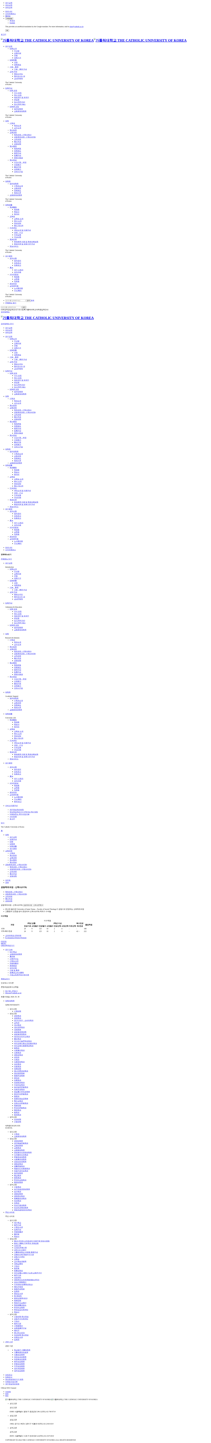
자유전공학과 (19, 1089)
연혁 (16, 55)
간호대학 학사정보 (21, 1317)
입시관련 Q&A (19, 104)
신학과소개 (18, 186)
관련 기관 (9, 1342)
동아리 (16, 214)
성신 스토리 (18, 270)
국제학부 (17, 1030)
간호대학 (17, 1122)
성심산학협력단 (20, 1282)
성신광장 (8, 509)
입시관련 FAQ (19, 102)
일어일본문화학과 (21, 1087)
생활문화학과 (19, 1166)
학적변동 (17, 149)
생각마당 (13, 284)
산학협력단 (18, 1326)
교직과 (16, 1023)
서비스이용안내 (11, 806)
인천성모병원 (19, 1366)
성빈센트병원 (19, 1368)
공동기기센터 (19, 1257)
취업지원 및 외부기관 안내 (24, 244)
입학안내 (8, 371)
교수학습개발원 (20, 1261)
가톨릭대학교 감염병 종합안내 (26, 1252)
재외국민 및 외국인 (21, 97)
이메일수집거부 (11, 1382)
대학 (7, 396)
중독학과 (17, 1178)
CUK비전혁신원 (20, 1248)
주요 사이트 (10, 1212)
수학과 (16, 1059)
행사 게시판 (18, 226)
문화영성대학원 (20, 1157)
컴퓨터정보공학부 (21, 1099)
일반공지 (17, 261)
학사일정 (13, 130)
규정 (16, 62)
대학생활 (8, 465)
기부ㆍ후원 (14, 67)
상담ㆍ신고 (18, 232)
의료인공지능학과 (21, 1171)
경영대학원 (18, 1141)
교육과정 (13, 132)
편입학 (16, 100)
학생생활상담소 (20, 1305)
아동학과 (17, 1066)
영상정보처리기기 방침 (14, 1379)
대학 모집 (13, 90)
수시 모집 (18, 93)
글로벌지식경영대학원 (23, 1152)
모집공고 (17, 263)
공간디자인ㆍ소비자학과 (23, 1020)
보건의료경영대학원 (22, 1189)
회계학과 (17, 1115)
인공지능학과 (19, 1085)
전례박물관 (14, 963)
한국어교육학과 (20, 1180)
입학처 (16, 1291)
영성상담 (17, 223)
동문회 (16, 1268)
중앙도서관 (18, 1294)
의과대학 (17, 1119)
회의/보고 (18, 802)
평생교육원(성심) (20, 1298)
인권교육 (17, 235)
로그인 (12, 819)
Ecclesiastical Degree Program (15, 938)
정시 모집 (18, 95)
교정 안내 (13, 72)
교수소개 (17, 128)
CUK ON (17, 1245)
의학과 (16, 1203)
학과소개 (17, 126)
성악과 (16, 1057)
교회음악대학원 (20, 111)
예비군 (16, 1330)
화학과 (16, 1112)
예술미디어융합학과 (22, 1168)
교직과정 (17, 139)
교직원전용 (14, 286)
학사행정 (13, 146)
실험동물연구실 (20, 1328)
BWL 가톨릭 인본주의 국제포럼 (26, 1243)
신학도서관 (14, 961)
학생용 (16, 277)
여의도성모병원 (20, 1357)
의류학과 (17, 1080)
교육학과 (17, 1148)
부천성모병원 (19, 1361)
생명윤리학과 (19, 1196)
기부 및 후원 (14, 970)
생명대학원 (18, 1194)
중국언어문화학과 (21, 1094)
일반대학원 (18, 109)
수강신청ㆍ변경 (20, 162)
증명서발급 (18, 158)
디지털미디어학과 (21, 1155)
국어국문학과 (19, 1027)
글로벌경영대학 (20, 1032)
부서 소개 (18, 221)
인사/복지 (18, 290)
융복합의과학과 (20, 1198)
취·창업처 (18, 1296)
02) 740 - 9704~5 (11, 991)
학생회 (16, 209)
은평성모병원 (19, 1364)
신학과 (12, 123)
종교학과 (17, 1175)
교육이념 (17, 53)
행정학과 (17, 1110)
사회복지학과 (19, 1050)
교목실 (12, 216)
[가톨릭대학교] (94, 40)
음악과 (16, 1078)
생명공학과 (18, 1055)
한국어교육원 (19, 1307)
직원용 (16, 281)
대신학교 (13, 952)
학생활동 (13, 207)
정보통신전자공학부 (22, 1092)
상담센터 (17, 1277)
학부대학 (17, 1105)
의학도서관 (18, 1337)
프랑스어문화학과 (21, 1103)
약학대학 (17, 1069)
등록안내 (17, 155)
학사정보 (13, 160)
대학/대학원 (10, 1001)
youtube (8, 1392)
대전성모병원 (19, 1371)
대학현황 (13, 60)
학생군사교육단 (20, 1303)
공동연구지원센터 (21, 1319)
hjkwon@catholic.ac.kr (13, 993)
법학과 (16, 1048)
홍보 (11, 267)
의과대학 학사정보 (21, 1335)
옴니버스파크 (19, 1333)
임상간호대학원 (20, 1205)
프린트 (8, 880)
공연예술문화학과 (21, 1143)
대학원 (8, 449)
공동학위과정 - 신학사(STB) (25, 137)
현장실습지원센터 (21, 1310)
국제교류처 (18, 1264)
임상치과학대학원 (21, 1208)
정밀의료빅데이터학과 (23, 1210)
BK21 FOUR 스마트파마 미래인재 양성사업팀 (32, 1241)
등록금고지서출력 (17, 973)
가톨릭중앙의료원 (21, 1352)
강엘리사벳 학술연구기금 (24, 1254)
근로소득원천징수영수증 (19, 975)
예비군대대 (18, 1287)
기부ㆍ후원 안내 (20, 69)
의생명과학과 (19, 1082)
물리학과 (17, 1039)
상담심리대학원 (20, 1162)
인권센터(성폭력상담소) (23, 1284)
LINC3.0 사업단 (20, 1250)
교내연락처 (18, 78)
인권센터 (13, 228)
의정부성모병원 (20, 1359)
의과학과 (17, 1201)
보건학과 (17, 1191)
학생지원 (13, 239)
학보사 (16, 212)
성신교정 (8, 336)
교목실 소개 (18, 219)
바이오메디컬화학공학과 (23, 1046)
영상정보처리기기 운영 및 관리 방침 (24, 812)
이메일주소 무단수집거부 (19, 814)
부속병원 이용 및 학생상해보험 (26, 242)
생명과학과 (18, 1164)
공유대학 (17, 144)
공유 (7, 882)
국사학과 (17, 1025)
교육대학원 (18, 1145)
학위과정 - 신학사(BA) (22, 135)
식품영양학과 (19, 1062)
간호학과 (17, 1187)
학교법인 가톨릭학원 (22, 1350)
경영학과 (17, 1016)
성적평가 (17, 169)
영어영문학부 (19, 1073)
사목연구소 (14, 959)
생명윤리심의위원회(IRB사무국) (26, 1280)
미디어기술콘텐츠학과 (23, 1041)
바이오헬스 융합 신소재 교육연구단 (28, 1273)
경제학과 (17, 1018)
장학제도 (17, 151)
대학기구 (17, 58)
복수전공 (17, 142)
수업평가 (17, 165)
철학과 (16, 1096)
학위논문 (17, 193)
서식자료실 (14, 274)
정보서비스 (14, 246)
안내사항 (17, 237)
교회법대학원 (19, 1150)
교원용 (16, 279)
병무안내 (17, 153)
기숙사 (16, 1266)
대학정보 (17, 65)
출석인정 (17, 167)
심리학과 (17, 1064)
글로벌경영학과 (20, 1034)
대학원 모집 (14, 107)
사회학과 (17, 1053)
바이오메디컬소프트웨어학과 (25, 1043)
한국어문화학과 (20, 1108)
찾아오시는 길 (19, 76)
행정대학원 (18, 1182)
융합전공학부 (19, 1076)
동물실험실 (18, 1271)
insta (6, 1394)
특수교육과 (18, 1101)
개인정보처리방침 (17, 810)
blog (6, 1396)
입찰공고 (17, 265)
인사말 (16, 51)
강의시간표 (18, 172)
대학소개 (13, 49)
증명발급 (13, 966)
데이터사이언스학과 (22, 1036)
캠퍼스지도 (18, 74)
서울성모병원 (19, 1355)
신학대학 (17, 1011)
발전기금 (17, 1225)
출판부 (12, 956)
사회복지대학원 (20, 1159)
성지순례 (17, 272)
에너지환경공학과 (21, 1071)
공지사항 (13, 258)
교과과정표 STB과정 (13, 935)
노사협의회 (18, 288)
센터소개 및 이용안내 (22, 230)
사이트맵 (13, 817)
